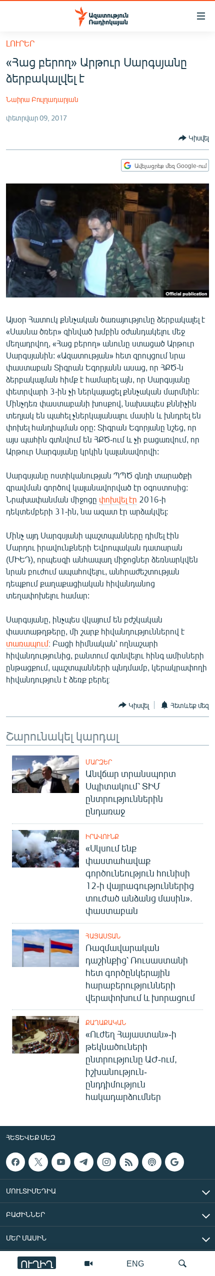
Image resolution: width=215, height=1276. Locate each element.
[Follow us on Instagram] (106, 1162)
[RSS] (129, 1162)
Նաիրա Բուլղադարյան (42, 99)
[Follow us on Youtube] (61, 1162)
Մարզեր (99, 762)
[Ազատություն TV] (89, 1263)
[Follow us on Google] (174, 1162)
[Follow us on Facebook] (15, 1162)
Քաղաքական (106, 1022)
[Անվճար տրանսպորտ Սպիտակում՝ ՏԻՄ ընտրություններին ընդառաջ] (45, 774)
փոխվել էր (118, 499)
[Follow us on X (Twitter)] (38, 1162)
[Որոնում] (183, 1263)
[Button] (193, 138)
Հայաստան (103, 936)
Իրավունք (102, 836)
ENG (135, 1263)
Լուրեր (20, 43)
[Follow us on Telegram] (83, 1162)
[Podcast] (151, 1162)
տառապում (27, 643)
